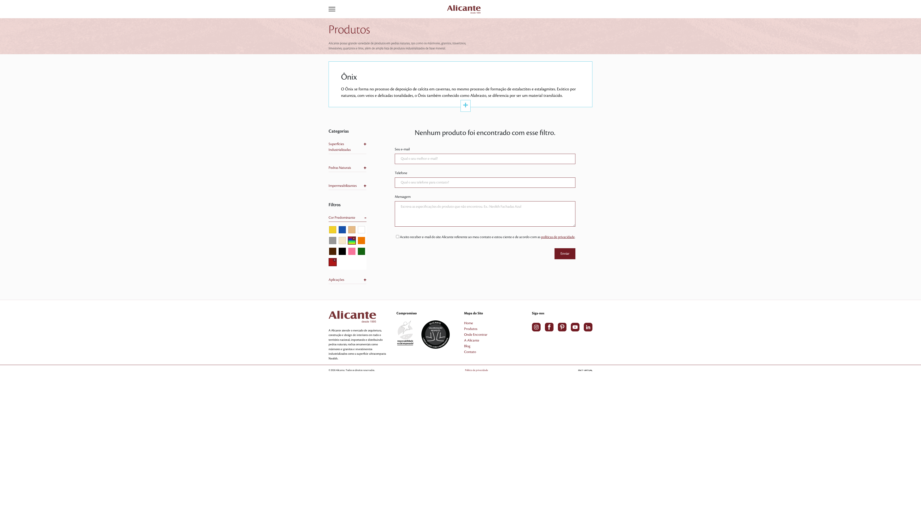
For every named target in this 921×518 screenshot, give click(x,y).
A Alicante (471, 340)
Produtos (470, 329)
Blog (467, 346)
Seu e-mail (402, 149)
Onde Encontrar (475, 335)
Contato (470, 352)
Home (468, 323)
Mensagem (403, 197)
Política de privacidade (476, 370)
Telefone (401, 173)
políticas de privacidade (558, 237)
